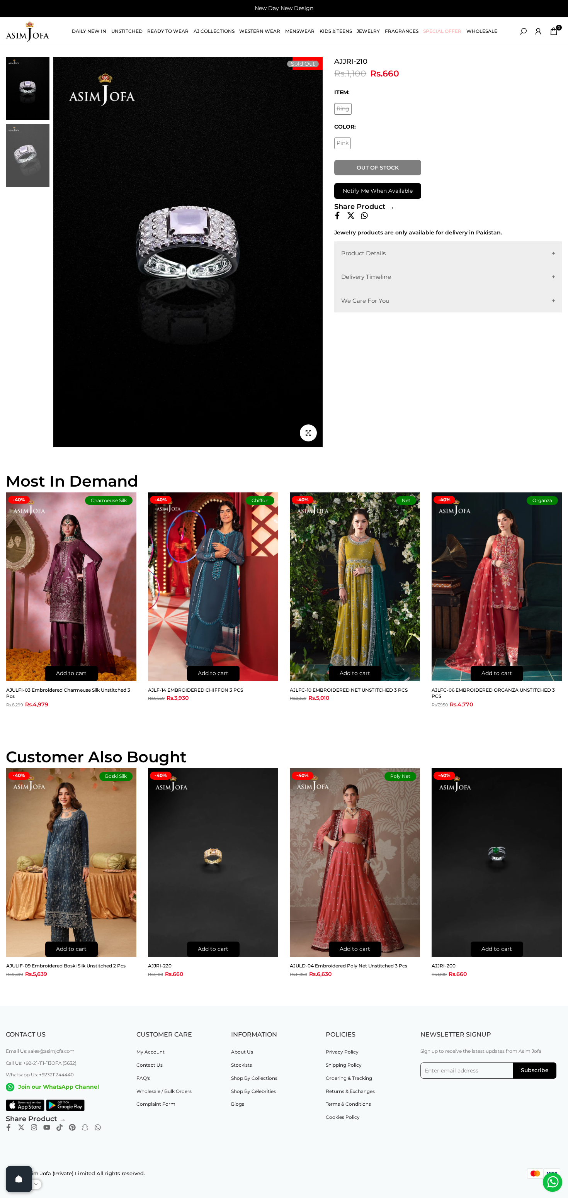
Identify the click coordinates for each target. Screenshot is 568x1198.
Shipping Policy (344, 1065)
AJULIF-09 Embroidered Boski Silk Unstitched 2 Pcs (66, 966)
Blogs (237, 1104)
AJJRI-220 (160, 966)
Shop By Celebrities (253, 1091)
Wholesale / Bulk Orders (164, 1091)
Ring (344, 110)
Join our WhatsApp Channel (58, 1086)
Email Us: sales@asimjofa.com (40, 1051)
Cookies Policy (343, 1117)
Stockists (241, 1065)
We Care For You (365, 300)
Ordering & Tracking (349, 1078)
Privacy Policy (342, 1052)
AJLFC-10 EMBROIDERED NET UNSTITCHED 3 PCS (349, 690)
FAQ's (143, 1078)
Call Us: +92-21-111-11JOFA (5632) (41, 1063)
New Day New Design (284, 8)
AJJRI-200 (444, 966)
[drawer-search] (523, 31)
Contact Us (149, 1065)
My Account (150, 1052)
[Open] (19, 1179)
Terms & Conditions (348, 1104)
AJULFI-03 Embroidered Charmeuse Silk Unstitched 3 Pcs (68, 693)
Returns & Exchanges (350, 1091)
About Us (242, 1052)
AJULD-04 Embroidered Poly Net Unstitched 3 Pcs (348, 966)
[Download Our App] (25, 1105)
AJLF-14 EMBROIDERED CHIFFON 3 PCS (195, 690)
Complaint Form (155, 1104)
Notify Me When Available (378, 190)
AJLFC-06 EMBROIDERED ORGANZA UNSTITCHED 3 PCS (493, 693)
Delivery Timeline (366, 276)
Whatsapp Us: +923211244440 (40, 1075)
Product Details (363, 252)
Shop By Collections (254, 1078)
